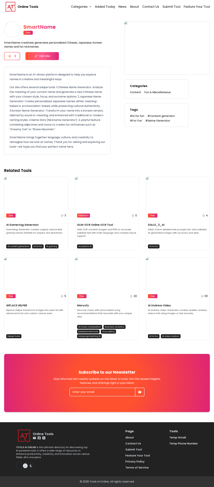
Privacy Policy (135, 461)
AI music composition (89, 326)
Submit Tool (171, 7)
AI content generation (18, 246)
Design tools (14, 336)
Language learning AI (89, 336)
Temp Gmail (177, 437)
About (134, 7)
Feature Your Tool (197, 7)
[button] (36, 214)
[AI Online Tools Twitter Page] (43, 438)
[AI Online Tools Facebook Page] (39, 438)
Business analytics (114, 326)
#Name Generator (157, 121)
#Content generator (161, 116)
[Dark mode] (31, 465)
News (123, 7)
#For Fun (136, 121)
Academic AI (85, 246)
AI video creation (170, 336)
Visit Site (44, 56)
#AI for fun (137, 116)
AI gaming (51, 246)
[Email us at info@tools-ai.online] (34, 438)
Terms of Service (137, 467)
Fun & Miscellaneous (157, 92)
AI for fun (37, 246)
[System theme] (25, 465)
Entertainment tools (88, 331)
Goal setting (108, 331)
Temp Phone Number (183, 443)
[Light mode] (20, 466)
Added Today (105, 7)
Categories (79, 7)
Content (135, 92)
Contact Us (150, 7)
